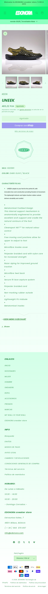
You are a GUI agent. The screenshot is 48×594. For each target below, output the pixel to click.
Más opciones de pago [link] (24, 131)
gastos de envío (25, 110)
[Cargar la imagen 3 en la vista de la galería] (36, 82)
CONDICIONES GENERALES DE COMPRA (22, 463)
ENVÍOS (8, 441)
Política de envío (29, 586)
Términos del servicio (14, 469)
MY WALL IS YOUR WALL (15, 415)
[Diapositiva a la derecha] (45, 83)
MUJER (8, 376)
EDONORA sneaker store (16, 420)
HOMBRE (8, 382)
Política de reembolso (15, 474)
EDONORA (21, 580)
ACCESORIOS (10, 398)
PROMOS (9, 404)
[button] (5, 13)
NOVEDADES (10, 371)
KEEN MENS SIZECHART (14, 319)
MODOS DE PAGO (12, 447)
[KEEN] (24, 158)
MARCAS (8, 409)
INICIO (7, 365)
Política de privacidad (37, 583)
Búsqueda (9, 436)
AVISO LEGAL (10, 452)
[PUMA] (24, 314)
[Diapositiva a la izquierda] (2, 83)
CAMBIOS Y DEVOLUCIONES (17, 458)
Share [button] (7, 326)
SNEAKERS (9, 387)
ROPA (7, 393)
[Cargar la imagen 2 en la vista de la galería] (24, 82)
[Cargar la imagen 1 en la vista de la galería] (11, 82)
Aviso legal (42, 586)
